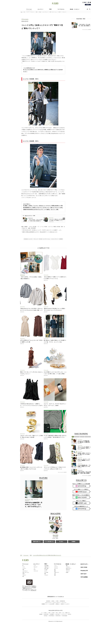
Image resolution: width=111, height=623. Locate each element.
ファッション (29, 9)
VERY (49, 612)
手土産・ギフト (56, 572)
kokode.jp (45, 615)
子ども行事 (46, 572)
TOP (21, 555)
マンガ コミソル (63, 614)
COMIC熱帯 (52, 614)
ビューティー (40, 9)
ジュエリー (24, 568)
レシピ (55, 565)
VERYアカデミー (68, 568)
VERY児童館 (46, 565)
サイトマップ (64, 602)
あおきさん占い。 (85, 564)
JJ (41, 612)
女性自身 (40, 614)
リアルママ (46, 575)
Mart (57, 612)
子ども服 (45, 569)
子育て (50, 9)
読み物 (67, 572)
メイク (35, 565)
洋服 (31, 555)
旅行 (55, 569)
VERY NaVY (84, 573)
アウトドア (56, 568)
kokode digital (64, 615)
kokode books (58, 615)
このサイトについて (48, 602)
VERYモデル (68, 569)
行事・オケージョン (26, 572)
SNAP (23, 573)
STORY (53, 612)
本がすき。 (70, 614)
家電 (55, 575)
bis (63, 612)
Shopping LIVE (84, 570)
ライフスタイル (61, 9)
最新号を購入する (36, 541)
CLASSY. (45, 612)
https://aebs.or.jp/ (33, 590)
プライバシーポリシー (56, 602)
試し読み (61, 541)
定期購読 (73, 541)
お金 (55, 573)
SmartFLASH (46, 614)
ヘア (34, 568)
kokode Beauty (51, 615)
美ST (60, 612)
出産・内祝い (46, 568)
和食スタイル (67, 612)
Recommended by (61, 472)
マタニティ (24, 575)
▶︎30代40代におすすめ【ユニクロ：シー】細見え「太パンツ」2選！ (43, 209)
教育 (45, 573)
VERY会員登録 (84, 577)
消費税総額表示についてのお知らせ (55, 596)
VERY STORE (84, 567)
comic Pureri (57, 614)
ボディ (35, 569)
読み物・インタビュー (74, 9)
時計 (23, 576)
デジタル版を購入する (49, 541)
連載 (66, 565)
